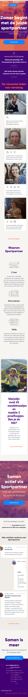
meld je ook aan (14, 503)
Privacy (20, 693)
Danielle (9, 145)
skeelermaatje (18, 679)
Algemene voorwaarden (12, 693)
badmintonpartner (19, 673)
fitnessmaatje (18, 670)
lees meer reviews (14, 624)
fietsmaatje (13, 677)
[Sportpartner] (19, 2)
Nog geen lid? (4, 5)
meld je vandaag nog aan (14, 658)
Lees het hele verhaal (16, 447)
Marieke (9, 110)
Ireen (8, 214)
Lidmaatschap (9, 668)
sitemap (25, 693)
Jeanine (9, 180)
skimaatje (17, 675)
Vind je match (14, 42)
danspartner (13, 681)
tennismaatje (13, 679)
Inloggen (22, 5)
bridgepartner (18, 677)
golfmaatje (13, 670)
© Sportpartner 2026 (6, 690)
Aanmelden (13, 5)
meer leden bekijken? (14, 239)
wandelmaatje (13, 675)
